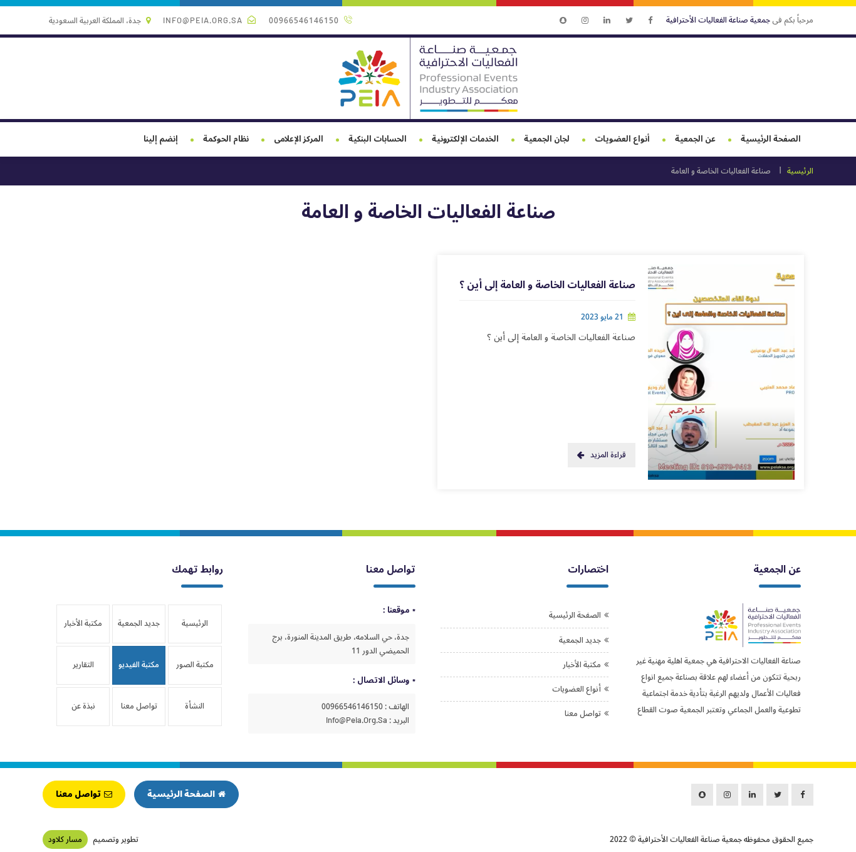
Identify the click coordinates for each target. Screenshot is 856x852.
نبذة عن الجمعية (83, 711)
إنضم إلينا (161, 139)
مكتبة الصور (195, 664)
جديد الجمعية (580, 640)
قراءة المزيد (608, 455)
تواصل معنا (583, 713)
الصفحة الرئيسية (771, 139)
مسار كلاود (65, 839)
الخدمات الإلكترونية (465, 139)
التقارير (83, 664)
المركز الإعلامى (298, 139)
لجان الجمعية (547, 139)
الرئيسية (800, 171)
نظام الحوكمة (226, 139)
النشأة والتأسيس (195, 711)
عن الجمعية (695, 139)
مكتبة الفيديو (138, 664)
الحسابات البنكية (377, 139)
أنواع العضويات (622, 139)
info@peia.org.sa (203, 20)
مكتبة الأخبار (582, 664)
